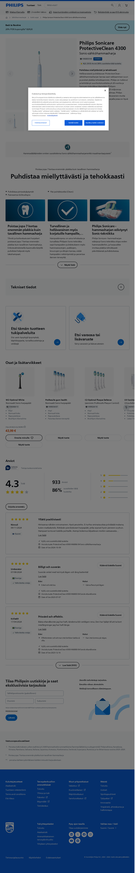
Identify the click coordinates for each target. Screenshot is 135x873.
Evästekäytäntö (52, 115)
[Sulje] (105, 90)
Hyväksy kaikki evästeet (94, 123)
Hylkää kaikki (73, 123)
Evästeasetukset (41, 123)
